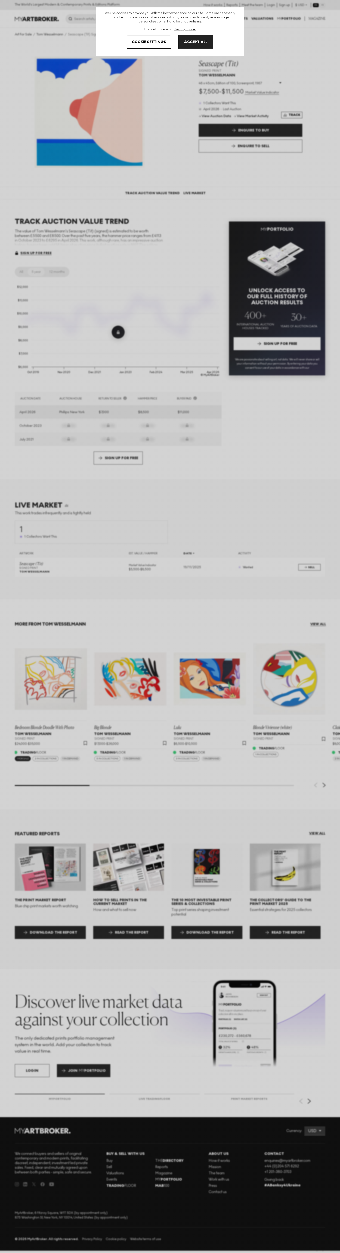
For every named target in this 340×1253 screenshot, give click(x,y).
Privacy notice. (185, 29)
